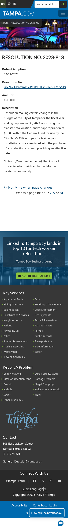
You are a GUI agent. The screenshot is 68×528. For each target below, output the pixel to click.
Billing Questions (13, 304)
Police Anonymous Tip (47, 389)
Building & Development (49, 304)
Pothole (7, 389)
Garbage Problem (45, 379)
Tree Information (44, 346)
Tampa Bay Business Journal (34, 261)
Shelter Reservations (15, 341)
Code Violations (12, 373)
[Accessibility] (9, 4)
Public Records (43, 336)
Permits (39, 330)
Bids (37, 299)
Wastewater (10, 351)
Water (38, 351)
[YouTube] (59, 481)
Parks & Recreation (46, 320)
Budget (6, 22)
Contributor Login (45, 505)
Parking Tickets (43, 325)
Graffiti (7, 384)
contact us (35, 461)
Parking (7, 325)
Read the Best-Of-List (34, 276)
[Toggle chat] (60, 522)
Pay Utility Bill (11, 330)
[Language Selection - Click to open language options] (3, 4)
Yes (52, 193)
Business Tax (10, 309)
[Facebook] (35, 481)
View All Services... (14, 356)
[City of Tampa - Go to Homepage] (18, 13)
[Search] (63, 4)
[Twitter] (43, 481)
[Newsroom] (14, 4)
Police (6, 336)
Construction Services (16, 315)
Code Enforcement (45, 309)
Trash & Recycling (13, 346)
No (62, 193)
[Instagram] (51, 481)
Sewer (7, 394)
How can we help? (44, 4)
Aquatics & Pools (13, 299)
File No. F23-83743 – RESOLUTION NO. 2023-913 (35, 87)
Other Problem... (13, 400)
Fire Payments (43, 315)
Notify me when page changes (29, 187)
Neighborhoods (12, 320)
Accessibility (19, 505)
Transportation (43, 341)
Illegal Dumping (44, 384)
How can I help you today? (46, 512)
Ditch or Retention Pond (17, 379)
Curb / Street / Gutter (47, 373)
